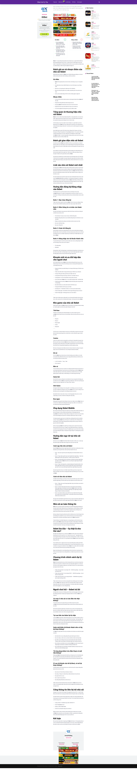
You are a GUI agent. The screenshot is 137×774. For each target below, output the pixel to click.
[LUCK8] (88, 69)
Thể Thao (74, 2)
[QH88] (88, 47)
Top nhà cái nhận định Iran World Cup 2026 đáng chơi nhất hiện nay (96, 78)
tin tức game (79, 2)
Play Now (44, 34)
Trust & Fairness (62, 742)
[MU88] (88, 58)
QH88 (93, 43)
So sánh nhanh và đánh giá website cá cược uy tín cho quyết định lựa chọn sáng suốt (96, 85)
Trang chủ (55, 2)
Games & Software (75, 742)
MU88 (93, 53)
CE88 (93, 22)
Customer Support (75, 746)
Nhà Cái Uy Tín (61, 2)
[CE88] (88, 26)
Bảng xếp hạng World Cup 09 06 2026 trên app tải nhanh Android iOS (95, 99)
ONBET (93, 31)
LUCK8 (93, 64)
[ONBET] (88, 36)
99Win (93, 10)
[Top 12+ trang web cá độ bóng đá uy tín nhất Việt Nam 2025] (42, 1)
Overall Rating (68, 735)
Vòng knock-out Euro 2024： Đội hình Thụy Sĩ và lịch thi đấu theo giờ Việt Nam (96, 92)
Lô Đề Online (68, 2)
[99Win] (88, 15)
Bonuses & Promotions (61, 746)
